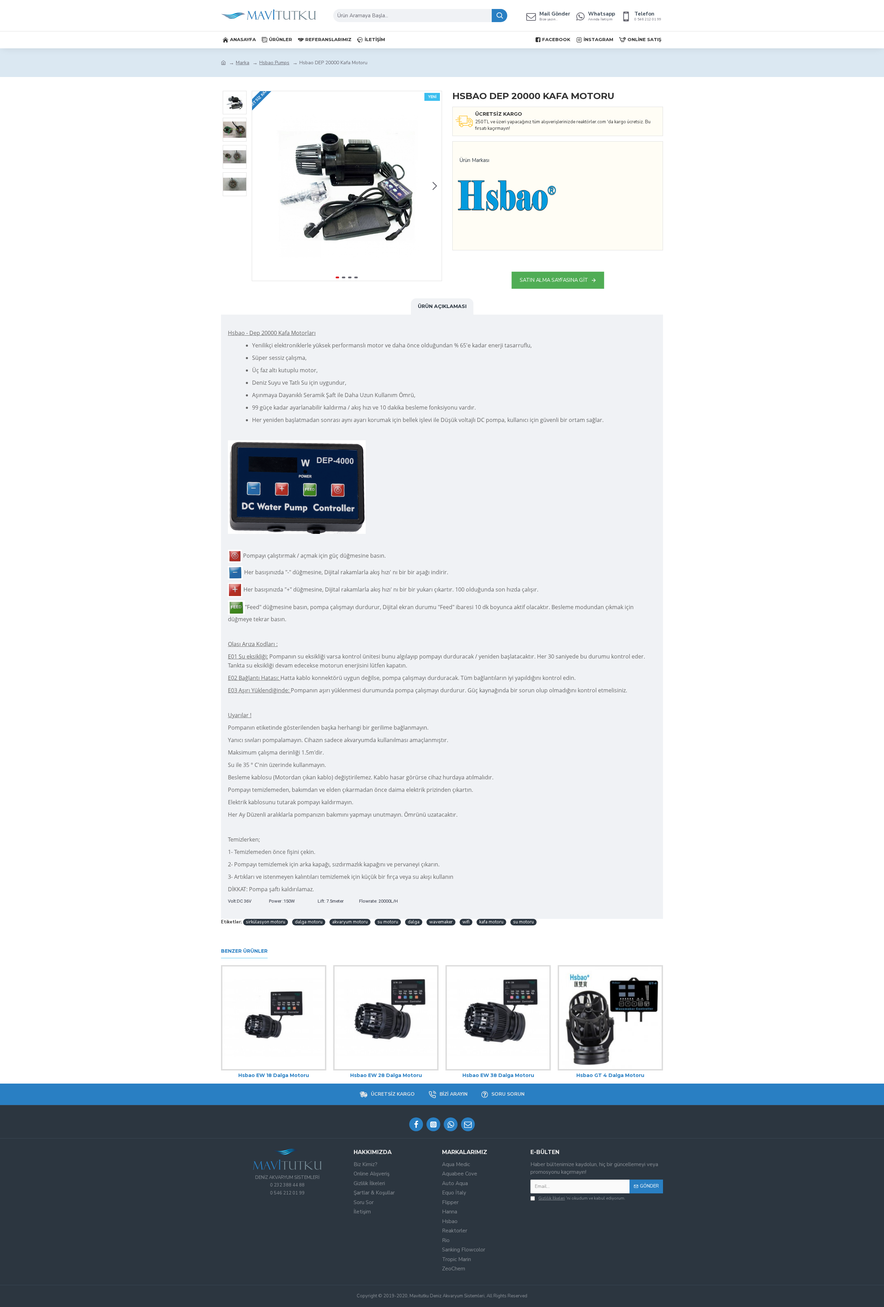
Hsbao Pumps (274, 62)
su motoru (387, 922)
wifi (466, 922)
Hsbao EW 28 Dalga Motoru (386, 1075)
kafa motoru (491, 922)
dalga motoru (309, 922)
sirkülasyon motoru (265, 922)
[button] (259, 186)
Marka (242, 62)
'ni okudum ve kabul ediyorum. (581, 1198)
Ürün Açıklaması (442, 306)
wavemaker (441, 922)
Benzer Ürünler (244, 951)
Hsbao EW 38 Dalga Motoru (498, 1075)
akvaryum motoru (350, 922)
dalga (414, 922)
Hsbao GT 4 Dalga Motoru (610, 1075)
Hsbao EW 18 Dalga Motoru (273, 1075)
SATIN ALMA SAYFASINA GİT (553, 279)
